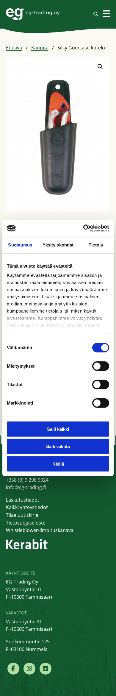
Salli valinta (58, 446)
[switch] (100, 366)
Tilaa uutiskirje (22, 515)
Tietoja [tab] (96, 244)
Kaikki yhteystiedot (27, 507)
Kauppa (39, 47)
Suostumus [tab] (20, 244)
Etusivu (14, 47)
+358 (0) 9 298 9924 (27, 480)
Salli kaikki (58, 428)
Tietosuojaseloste (26, 522)
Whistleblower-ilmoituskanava (39, 530)
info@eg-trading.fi (26, 487)
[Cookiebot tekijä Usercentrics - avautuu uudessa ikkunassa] (83, 228)
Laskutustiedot (22, 500)
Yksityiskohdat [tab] (58, 244)
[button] (100, 66)
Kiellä (58, 463)
